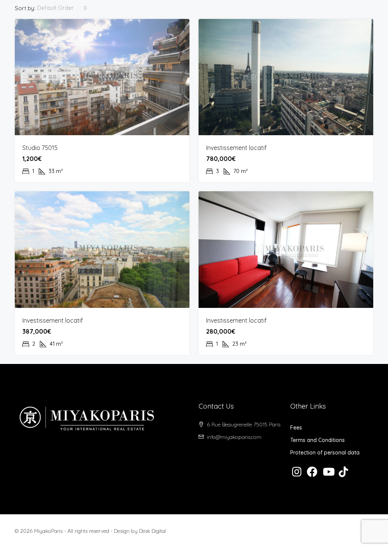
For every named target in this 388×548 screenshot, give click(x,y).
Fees (296, 427)
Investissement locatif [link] (236, 147)
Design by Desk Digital (140, 531)
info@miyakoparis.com (234, 437)
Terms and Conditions (317, 440)
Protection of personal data (325, 452)
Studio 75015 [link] (40, 147)
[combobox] (62, 8)
